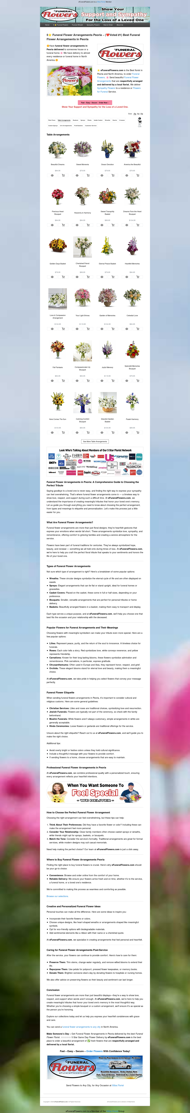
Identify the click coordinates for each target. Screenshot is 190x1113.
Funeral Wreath (77, 25)
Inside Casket (98, 120)
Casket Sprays (53, 126)
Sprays (83, 120)
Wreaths (107, 120)
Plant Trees (51, 120)
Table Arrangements (64, 120)
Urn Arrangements (66, 126)
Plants (89, 120)
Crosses (122, 120)
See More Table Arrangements (95, 441)
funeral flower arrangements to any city (81, 1026)
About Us (120, 25)
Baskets (75, 120)
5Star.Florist (101, 2)
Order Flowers (94, 1051)
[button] (135, 113)
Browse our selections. (58, 896)
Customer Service (91, 126)
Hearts (115, 120)
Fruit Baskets (78, 126)
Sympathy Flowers (93, 25)
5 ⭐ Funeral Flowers (60, 25)
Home (47, 25)
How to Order (108, 25)
